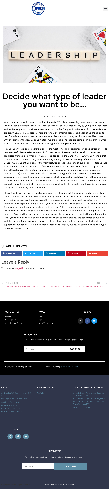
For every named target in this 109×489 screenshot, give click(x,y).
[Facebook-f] (18, 436)
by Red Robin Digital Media (69, 367)
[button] (105, 9)
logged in (19, 268)
